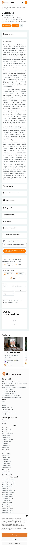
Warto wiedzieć (7, 379)
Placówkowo (5, 7)
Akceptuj (14, 535)
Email (14, 278)
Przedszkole (14, 477)
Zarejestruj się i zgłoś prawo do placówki (16, 251)
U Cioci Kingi (5, 9)
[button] (26, 515)
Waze (19, 264)
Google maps (9, 264)
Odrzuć (14, 539)
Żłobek (12, 7)
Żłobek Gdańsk (20, 7)
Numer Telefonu (21, 274)
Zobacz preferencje (14, 543)
